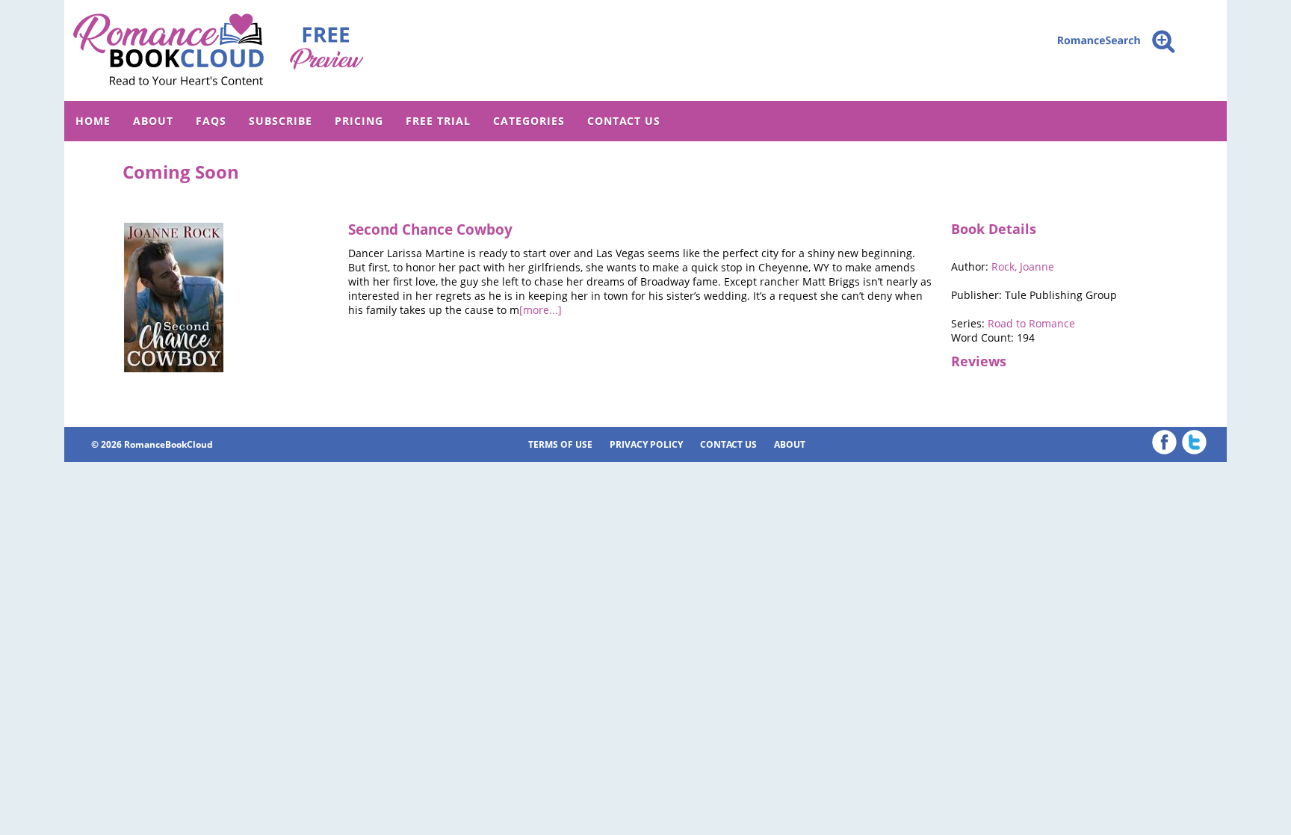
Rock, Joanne (1022, 266)
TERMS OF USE (560, 444)
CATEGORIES (529, 121)
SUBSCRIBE (280, 121)
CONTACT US (623, 121)
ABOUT (153, 121)
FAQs (211, 121)
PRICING (359, 121)
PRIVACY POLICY (646, 444)
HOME (93, 121)
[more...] (540, 310)
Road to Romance (1031, 323)
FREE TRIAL (438, 121)
